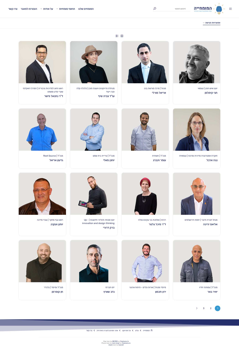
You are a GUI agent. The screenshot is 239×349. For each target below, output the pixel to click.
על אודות (48, 8)
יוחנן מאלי (109, 160)
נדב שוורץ (109, 291)
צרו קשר (12, 8)
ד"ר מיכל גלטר (157, 224)
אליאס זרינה (210, 224)
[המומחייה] (209, 8)
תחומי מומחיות (67, 8)
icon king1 (115, 343)
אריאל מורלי (159, 92)
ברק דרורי (109, 227)
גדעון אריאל (56, 160)
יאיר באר (212, 291)
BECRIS (115, 341)
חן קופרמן (57, 291)
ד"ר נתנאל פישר (53, 96)
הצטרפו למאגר (29, 8)
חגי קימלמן (211, 92)
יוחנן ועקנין (57, 224)
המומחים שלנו (86, 8)
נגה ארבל (211, 160)
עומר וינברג (159, 160)
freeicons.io (124, 341)
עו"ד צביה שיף (106, 96)
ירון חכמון (160, 291)
